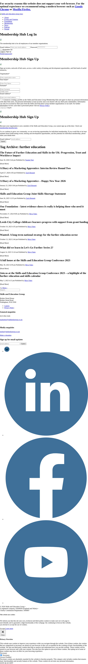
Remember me (7, 49)
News (6, 25)
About (6, 17)
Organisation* (5, 74)
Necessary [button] (3, 653)
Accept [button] (2, 628)
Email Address (5, 47)
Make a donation (5, 335)
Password (34, 47)
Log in (3, 52)
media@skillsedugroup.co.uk (10, 332)
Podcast (7, 27)
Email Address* (5, 94)
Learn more (9, 628)
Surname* (3, 85)
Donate (6, 29)
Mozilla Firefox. (22, 9)
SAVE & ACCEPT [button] (6, 663)
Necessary (6, 655)
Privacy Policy (44, 105)
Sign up (3, 108)
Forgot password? (6, 54)
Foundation (8, 21)
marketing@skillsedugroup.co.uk (11, 320)
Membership (8, 23)
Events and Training (11, 19)
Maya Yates (33, 214)
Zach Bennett (30, 173)
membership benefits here (8, 128)
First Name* (4, 80)
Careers (6, 306)
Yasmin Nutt (29, 160)
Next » (5, 288)
